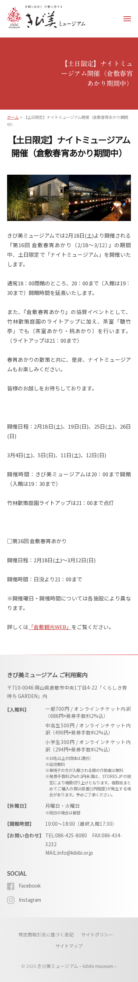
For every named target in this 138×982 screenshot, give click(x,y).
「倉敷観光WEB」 (49, 627)
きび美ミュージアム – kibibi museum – (77, 966)
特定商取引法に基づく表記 (46, 934)
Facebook (30, 885)
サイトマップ (69, 945)
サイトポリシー (97, 934)
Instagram (30, 899)
